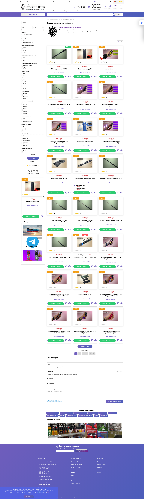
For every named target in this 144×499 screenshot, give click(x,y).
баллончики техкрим (93, 412)
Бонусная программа (76, 464)
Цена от (23, 25)
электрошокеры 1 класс (71, 415)
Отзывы (73, 480)
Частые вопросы (75, 483)
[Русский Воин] (33, 7)
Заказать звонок (96, 9)
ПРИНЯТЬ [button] (28, 496)
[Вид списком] (121, 41)
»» (94, 353)
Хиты (111, 1)
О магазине (74, 478)
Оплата (73, 472)
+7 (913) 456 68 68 (44, 472)
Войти (98, 462)
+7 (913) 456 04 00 (44, 473)
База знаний (74, 462)
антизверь (62, 415)
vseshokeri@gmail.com (45, 476)
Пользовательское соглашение (89, 497)
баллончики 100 (104, 415)
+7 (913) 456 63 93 (44, 471)
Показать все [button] (32, 154)
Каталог (32, 14)
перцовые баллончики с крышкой (85, 415)
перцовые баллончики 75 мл (52, 412)
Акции (102, 1)
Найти (118, 14)
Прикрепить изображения (55, 400)
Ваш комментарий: (52, 389)
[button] (41, 216)
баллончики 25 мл (112, 412)
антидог (96, 415)
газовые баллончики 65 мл (52, 415)
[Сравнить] (69, 76)
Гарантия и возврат (76, 467)
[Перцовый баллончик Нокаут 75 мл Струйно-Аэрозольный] (110, 242)
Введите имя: (50, 378)
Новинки (107, 1)
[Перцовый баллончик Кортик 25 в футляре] (85, 89)
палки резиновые (103, 412)
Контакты (73, 475)
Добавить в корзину (31, 216)
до (33, 25)
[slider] (25, 194)
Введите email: (50, 383)
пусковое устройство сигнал (66, 412)
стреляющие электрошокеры (80, 412)
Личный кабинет (101, 464)
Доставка (73, 470)
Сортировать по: (25, 19)
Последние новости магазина (32, 222)
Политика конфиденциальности (73, 497)
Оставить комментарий (114, 401)
